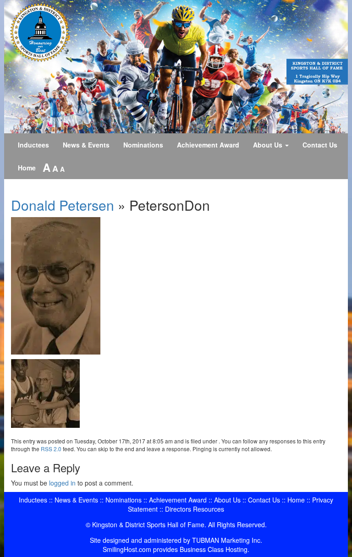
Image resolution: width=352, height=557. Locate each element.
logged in (62, 482)
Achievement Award (208, 144)
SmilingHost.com (127, 549)
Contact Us (319, 144)
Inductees (33, 144)
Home (27, 167)
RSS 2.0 (51, 449)
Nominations (143, 144)
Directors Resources (194, 508)
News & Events (86, 144)
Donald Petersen (62, 205)
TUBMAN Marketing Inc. (227, 540)
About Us (268, 144)
